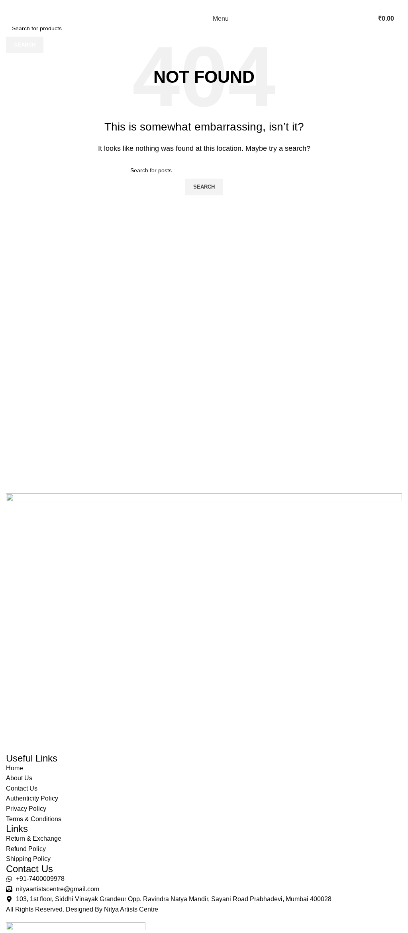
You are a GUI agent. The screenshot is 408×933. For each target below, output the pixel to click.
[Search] (367, 19)
